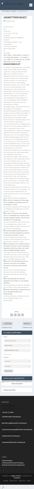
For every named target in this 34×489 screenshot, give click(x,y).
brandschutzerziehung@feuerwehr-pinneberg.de (17, 429)
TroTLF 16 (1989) (16, 62)
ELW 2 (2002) (7, 55)
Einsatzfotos (8, 354)
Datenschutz (13, 480)
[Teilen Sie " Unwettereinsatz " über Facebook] (11, 315)
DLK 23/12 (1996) (25, 59)
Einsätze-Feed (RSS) (9, 390)
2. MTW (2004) (16, 55)
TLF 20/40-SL (24, 55)
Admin (29, 480)
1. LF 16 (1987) (23, 57)
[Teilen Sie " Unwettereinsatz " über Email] (19, 315)
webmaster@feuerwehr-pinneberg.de (13, 442)
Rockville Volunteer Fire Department (13, 465)
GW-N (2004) (14, 57)
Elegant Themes (16, 476)
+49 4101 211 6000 (7, 412)
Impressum (22, 480)
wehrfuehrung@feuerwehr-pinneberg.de (14, 423)
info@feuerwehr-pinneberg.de (11, 417)
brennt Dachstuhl (17, 383)
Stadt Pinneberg (7, 460)
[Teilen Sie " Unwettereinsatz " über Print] (22, 315)
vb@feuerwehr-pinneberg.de (11, 436)
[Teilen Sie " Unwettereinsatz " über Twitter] (15, 315)
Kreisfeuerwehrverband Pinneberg (12, 463)
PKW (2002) (7, 62)
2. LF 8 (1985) (15, 59)
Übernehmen (8, 371)
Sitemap (5, 480)
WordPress (17, 478)
